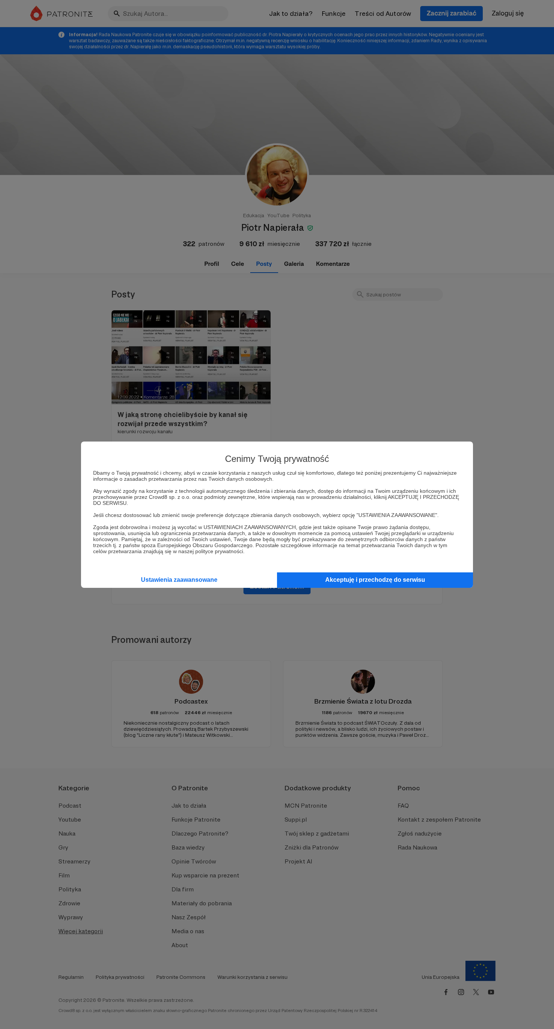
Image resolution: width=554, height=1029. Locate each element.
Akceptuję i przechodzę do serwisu (375, 580)
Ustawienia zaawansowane (179, 580)
